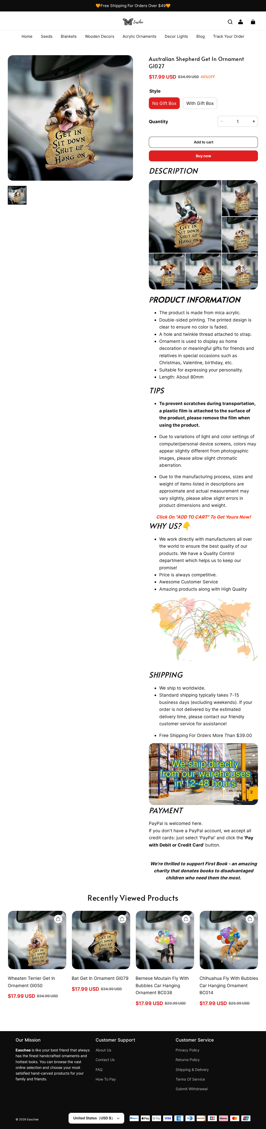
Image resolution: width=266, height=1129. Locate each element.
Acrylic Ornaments (139, 36)
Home (27, 36)
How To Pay (106, 1079)
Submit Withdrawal (192, 1089)
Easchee (32, 1119)
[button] (230, 22)
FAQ (99, 1070)
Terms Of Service (190, 1079)
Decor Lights (176, 36)
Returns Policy (188, 1060)
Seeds (46, 36)
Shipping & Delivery (192, 1070)
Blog (200, 36)
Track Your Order (228, 36)
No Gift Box (164, 103)
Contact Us (105, 1060)
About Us (103, 1050)
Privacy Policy (188, 1050)
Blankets (69, 36)
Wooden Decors (99, 36)
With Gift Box (200, 103)
